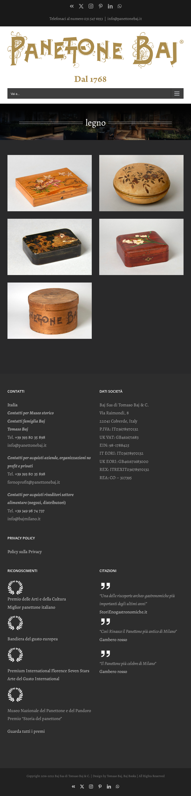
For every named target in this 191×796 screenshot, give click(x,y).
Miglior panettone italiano (31, 607)
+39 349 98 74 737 (30, 511)
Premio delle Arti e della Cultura (36, 599)
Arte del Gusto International (33, 679)
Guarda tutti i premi (26, 731)
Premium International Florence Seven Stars (48, 671)
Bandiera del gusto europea (32, 639)
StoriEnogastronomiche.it (123, 612)
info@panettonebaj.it (124, 18)
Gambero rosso (113, 640)
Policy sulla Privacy (24, 552)
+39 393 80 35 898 (30, 437)
